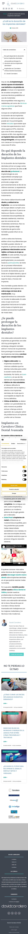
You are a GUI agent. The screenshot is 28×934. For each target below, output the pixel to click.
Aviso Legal (14, 929)
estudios (10, 124)
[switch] (24, 471)
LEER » (5, 703)
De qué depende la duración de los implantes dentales (14, 57)
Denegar (14, 493)
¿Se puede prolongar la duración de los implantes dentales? (13, 63)
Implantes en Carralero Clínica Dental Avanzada (12, 70)
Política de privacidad (14, 932)
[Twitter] (9, 9)
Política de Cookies (14, 927)
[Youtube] (12, 9)
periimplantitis (13, 263)
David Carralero (11, 74)
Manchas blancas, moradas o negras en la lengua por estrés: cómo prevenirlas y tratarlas (13, 733)
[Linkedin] (4, 9)
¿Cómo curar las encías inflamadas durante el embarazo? (13, 697)
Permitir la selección (14, 489)
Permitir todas (14, 485)
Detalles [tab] (13, 443)
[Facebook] (6, 9)
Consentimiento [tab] (5, 443)
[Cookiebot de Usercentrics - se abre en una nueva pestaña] (20, 440)
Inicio (4, 14)
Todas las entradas (16, 654)
